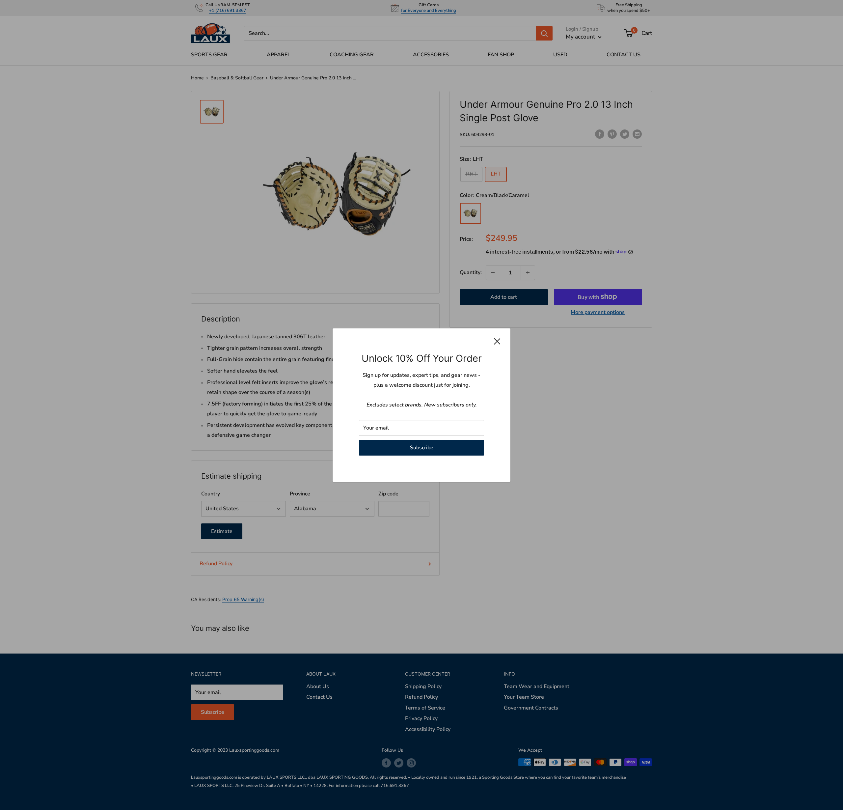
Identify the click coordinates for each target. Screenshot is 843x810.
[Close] (497, 341)
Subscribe (421, 447)
